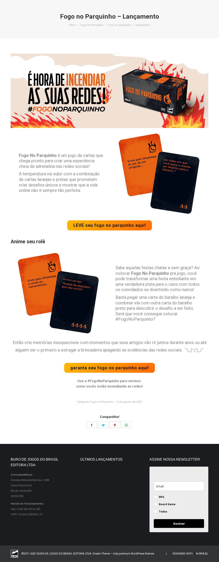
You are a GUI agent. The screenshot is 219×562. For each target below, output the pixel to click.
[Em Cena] (121, 509)
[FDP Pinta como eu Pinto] (121, 525)
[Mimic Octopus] (88, 492)
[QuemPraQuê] (88, 509)
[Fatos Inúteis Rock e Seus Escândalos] (105, 492)
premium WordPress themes (136, 553)
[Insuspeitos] (88, 476)
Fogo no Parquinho (102, 401)
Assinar (179, 523)
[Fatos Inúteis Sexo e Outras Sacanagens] (121, 492)
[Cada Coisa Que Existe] (88, 525)
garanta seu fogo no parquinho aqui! (109, 367)
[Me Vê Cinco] (105, 476)
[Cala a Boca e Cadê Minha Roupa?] (105, 525)
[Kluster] (121, 476)
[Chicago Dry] (105, 509)
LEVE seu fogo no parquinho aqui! (109, 225)
